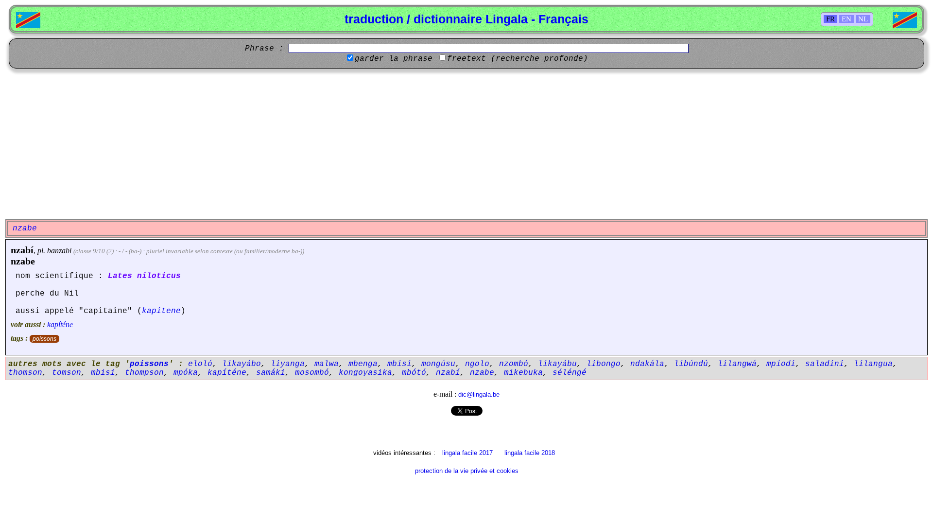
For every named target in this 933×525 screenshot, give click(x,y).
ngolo (477, 364)
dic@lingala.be (479, 394)
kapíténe (60, 324)
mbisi (399, 364)
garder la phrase (393, 58)
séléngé (570, 372)
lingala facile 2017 (467, 452)
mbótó (414, 372)
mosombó (312, 372)
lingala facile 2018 (529, 452)
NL (863, 19)
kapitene (161, 311)
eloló (200, 364)
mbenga (363, 364)
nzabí (22, 250)
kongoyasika (365, 372)
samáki (270, 372)
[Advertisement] (466, 144)
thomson (25, 372)
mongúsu (438, 364)
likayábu (557, 364)
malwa (326, 364)
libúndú (691, 364)
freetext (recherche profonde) (517, 58)
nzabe (23, 261)
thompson (144, 372)
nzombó (513, 364)
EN (846, 19)
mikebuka (523, 372)
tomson (66, 372)
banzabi (59, 250)
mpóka (185, 372)
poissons (44, 338)
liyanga (288, 364)
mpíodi (780, 364)
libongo (604, 364)
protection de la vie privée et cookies (466, 470)
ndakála (647, 364)
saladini (824, 364)
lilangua (873, 364)
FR (830, 19)
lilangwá (737, 364)
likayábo (241, 364)
